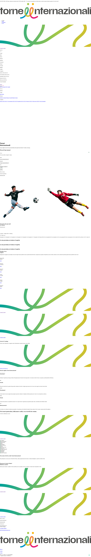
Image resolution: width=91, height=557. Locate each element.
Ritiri (3, 21)
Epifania (1, 97)
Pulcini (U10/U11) (29, 101)
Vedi (1, 260)
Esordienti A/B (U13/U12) (21, 101)
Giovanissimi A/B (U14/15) (12, 101)
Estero (3, 94)
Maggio (13, 97)
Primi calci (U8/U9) (36, 101)
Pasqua (8, 97)
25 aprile (10, 97)
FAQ (3, 23)
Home (1, 84)
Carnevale (4, 97)
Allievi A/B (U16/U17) (4, 101)
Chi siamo (3, 22)
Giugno (16, 97)
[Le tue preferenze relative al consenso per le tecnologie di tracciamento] (89, 555)
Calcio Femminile (43, 101)
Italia (1, 94)
